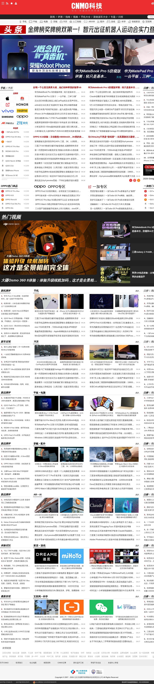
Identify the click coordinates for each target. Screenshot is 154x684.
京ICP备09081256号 (22, 682)
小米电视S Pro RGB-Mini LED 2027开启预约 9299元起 (112, 577)
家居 (36, 545)
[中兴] (22, 123)
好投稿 (64, 656)
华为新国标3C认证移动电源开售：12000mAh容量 (111, 480)
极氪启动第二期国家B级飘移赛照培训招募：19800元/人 (112, 172)
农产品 (4, 656)
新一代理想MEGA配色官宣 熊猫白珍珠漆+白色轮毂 (56, 150)
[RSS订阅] (7, 3)
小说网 (97, 656)
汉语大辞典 (6, 653)
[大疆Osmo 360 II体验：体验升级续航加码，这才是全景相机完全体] (48, 274)
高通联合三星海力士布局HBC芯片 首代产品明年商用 (57, 480)
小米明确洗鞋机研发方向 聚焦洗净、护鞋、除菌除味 (57, 590)
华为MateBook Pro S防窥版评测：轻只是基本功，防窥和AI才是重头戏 (57, 92)
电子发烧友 (75, 653)
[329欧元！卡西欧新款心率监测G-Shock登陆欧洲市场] (46, 461)
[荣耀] (22, 104)
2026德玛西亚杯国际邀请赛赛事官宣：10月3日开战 (57, 586)
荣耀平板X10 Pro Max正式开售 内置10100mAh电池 (57, 420)
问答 (120, 17)
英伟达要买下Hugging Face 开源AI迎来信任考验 (110, 526)
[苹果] (7, 98)
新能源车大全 (100, 17)
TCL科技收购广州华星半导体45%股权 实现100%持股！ (57, 637)
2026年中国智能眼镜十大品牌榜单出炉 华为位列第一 (112, 471)
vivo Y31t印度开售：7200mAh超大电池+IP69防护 (111, 150)
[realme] (22, 110)
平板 (35, 21)
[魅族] (7, 123)
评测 (60, 17)
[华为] (22, 98)
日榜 (145, 88)
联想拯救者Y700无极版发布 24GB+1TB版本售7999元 (112, 429)
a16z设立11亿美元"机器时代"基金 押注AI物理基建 (56, 105)
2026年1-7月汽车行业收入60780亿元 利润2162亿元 (57, 641)
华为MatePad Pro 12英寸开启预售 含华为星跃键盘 (56, 425)
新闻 (52, 17)
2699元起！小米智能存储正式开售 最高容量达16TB (57, 433)
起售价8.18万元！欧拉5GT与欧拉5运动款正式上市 (56, 176)
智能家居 (136, 21)
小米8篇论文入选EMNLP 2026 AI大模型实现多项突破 (57, 131)
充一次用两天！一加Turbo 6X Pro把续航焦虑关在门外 (113, 209)
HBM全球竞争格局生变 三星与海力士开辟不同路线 (111, 489)
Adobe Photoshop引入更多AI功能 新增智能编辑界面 (112, 540)
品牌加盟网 (124, 653)
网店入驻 (82, 656)
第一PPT (35, 656)
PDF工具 (50, 656)
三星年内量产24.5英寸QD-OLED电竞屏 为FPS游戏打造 (57, 429)
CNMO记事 (62, 663)
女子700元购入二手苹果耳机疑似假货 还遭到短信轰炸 (112, 641)
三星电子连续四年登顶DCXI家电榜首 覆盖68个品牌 (57, 573)
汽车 (65, 21)
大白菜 (42, 656)
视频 (75, 17)
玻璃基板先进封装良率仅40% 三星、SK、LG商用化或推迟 (57, 141)
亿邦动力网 (105, 653)
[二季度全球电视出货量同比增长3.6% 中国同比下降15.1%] (101, 563)
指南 (67, 17)
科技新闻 (115, 653)
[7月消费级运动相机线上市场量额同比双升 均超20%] (101, 461)
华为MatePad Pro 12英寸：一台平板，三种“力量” (56, 96)
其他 (118, 77)
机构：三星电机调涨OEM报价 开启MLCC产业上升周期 (112, 628)
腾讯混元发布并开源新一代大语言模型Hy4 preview (111, 141)
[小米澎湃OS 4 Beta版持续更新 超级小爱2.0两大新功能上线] (101, 308)
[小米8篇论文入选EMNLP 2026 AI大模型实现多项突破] (72, 512)
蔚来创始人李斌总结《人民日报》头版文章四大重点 (57, 167)
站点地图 (33, 663)
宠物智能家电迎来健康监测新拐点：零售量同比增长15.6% (112, 586)
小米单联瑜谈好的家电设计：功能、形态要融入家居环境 (57, 577)
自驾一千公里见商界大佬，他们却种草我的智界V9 (111, 92)
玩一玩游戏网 (144, 653)
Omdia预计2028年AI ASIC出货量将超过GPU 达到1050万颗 (57, 624)
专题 (113, 17)
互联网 (148, 21)
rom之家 (96, 653)
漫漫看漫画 (47, 653)
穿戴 (55, 21)
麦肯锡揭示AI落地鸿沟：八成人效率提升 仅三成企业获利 (112, 522)
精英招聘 (47, 663)
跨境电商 (12, 656)
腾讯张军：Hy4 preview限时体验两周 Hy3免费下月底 (112, 176)
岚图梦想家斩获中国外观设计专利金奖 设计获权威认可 (57, 122)
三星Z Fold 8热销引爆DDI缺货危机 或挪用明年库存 (56, 146)
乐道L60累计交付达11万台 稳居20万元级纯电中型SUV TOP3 (57, 154)
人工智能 (77, 21)
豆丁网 (56, 653)
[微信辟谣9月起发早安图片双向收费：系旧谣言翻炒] (101, 614)
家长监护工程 (78, 663)
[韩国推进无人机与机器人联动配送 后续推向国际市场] (46, 614)
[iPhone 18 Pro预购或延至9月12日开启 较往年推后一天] (72, 308)
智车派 (57, 656)
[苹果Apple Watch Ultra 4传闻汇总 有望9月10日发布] (127, 461)
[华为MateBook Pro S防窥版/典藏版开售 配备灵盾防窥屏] (127, 410)
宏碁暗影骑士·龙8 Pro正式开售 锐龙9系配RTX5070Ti (112, 438)
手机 (24, 21)
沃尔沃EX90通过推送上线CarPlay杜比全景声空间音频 (57, 101)
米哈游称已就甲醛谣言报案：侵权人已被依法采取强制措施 (112, 154)
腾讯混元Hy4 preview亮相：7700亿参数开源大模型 (57, 180)
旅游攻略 (105, 656)
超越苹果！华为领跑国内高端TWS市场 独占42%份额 (57, 484)
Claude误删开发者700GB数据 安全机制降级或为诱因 (112, 96)
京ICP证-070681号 (6, 682)
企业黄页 (120, 656)
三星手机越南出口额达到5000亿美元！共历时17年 (111, 331)
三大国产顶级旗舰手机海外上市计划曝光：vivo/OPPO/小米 (58, 209)
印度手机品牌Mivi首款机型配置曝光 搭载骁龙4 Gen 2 (57, 172)
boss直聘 (133, 653)
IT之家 (30, 653)
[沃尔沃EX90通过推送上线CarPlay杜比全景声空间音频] (46, 359)
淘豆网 (112, 656)
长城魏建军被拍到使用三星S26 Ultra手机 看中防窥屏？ (112, 114)
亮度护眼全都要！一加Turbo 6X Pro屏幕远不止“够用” (112, 191)
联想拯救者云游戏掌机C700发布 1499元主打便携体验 (112, 425)
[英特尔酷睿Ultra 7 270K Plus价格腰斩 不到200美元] (46, 410)
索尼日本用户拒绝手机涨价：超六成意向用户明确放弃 (57, 109)
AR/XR (92, 21)
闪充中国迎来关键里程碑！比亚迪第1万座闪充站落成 (112, 159)
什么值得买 (64, 653)
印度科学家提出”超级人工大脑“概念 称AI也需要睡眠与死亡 (112, 101)
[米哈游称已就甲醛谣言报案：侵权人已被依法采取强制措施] (72, 563)
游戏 (113, 21)
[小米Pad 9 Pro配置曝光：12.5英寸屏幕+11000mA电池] (72, 410)
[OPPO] (22, 116)
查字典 (20, 656)
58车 (82, 653)
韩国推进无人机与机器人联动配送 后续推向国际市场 (112, 122)
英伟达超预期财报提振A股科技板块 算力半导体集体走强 (112, 633)
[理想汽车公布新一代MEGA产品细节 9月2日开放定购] (127, 359)
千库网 (27, 656)
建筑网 (128, 656)
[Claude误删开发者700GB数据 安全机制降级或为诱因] (101, 512)
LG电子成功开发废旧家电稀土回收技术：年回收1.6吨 (112, 624)
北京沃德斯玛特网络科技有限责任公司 (88, 677)
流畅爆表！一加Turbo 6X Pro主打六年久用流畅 (110, 204)
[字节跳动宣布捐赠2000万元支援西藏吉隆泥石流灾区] (127, 614)
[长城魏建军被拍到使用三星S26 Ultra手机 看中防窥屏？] (127, 308)
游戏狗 (23, 653)
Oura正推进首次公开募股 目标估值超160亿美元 (110, 484)
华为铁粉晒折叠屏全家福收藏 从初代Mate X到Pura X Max (112, 336)
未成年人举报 (113, 663)
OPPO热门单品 (9, 186)
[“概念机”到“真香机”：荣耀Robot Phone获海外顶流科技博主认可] (37, 59)
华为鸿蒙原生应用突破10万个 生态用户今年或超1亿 (112, 327)
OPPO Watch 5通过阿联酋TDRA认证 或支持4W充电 (57, 204)
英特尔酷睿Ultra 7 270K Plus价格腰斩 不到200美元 (56, 118)
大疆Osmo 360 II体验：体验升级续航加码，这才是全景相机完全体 (49, 280)
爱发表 (90, 656)
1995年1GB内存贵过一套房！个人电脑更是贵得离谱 (57, 471)
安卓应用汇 (143, 656)
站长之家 (16, 653)
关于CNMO (4, 663)
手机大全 (85, 17)
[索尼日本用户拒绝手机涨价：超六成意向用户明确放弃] (46, 308)
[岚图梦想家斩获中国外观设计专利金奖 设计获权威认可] (72, 359)
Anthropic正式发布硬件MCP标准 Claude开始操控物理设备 (112, 531)
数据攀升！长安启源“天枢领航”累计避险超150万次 (56, 163)
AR (35, 494)
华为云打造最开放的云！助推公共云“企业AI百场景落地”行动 (57, 633)
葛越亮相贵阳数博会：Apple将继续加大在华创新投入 (112, 163)
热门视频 (11, 217)
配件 (102, 21)
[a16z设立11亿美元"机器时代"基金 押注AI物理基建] (46, 512)
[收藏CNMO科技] (12, 3)
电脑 (46, 21)
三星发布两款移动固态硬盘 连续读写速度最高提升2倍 (112, 476)
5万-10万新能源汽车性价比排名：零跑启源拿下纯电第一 (112, 105)
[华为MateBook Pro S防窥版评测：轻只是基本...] (98, 52)
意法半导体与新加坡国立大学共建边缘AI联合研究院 (57, 540)
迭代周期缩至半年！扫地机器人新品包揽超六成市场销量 (112, 582)
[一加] (7, 104)
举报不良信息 (96, 663)
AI (40, 494)
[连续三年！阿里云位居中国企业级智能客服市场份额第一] (72, 614)
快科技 (88, 653)
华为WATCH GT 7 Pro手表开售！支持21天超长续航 (57, 476)
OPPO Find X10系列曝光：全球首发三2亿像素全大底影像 (58, 191)
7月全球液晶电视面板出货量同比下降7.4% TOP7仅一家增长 (57, 582)
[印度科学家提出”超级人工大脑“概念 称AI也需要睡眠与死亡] (127, 512)
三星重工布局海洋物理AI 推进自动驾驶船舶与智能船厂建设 (112, 535)
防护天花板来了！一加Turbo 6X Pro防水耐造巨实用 (112, 200)
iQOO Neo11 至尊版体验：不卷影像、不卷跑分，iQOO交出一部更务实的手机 (15, 321)
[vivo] (7, 110)
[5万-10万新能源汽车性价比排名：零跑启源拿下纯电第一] (101, 359)
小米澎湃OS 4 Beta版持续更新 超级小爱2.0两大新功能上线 (57, 127)
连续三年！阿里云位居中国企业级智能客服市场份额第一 (112, 146)
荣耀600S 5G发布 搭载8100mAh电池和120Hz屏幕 (111, 318)
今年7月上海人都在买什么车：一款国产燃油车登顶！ (112, 167)
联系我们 (19, 663)
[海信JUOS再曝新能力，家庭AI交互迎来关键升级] (127, 563)
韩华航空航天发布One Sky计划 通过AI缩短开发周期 (112, 118)
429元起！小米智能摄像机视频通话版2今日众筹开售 (112, 590)
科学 (124, 21)
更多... (137, 291)
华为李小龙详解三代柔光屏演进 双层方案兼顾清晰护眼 (112, 420)
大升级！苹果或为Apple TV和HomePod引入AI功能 (111, 573)
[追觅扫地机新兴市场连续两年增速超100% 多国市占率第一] (46, 563)
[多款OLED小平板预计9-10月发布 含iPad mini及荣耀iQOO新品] (101, 410)
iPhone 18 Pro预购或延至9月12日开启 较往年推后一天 (57, 114)
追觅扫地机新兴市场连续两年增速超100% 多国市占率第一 (57, 159)
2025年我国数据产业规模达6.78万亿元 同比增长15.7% (57, 628)
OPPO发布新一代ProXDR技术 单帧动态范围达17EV (57, 196)
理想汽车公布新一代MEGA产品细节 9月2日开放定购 (112, 109)
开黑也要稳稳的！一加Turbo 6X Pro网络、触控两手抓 (113, 196)
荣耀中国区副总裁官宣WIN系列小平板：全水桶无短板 (112, 433)
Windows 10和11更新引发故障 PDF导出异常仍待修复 (57, 438)
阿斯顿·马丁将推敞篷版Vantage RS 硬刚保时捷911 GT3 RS (112, 131)
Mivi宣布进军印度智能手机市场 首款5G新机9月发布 (57, 336)
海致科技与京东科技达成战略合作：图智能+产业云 (111, 637)
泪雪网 (134, 656)
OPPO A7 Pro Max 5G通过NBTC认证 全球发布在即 (57, 200)
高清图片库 (73, 656)
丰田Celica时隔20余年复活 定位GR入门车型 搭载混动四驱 (112, 387)
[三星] (7, 116)
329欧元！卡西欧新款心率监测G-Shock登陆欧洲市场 (112, 127)
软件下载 (38, 653)
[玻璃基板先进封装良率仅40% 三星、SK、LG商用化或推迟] (72, 461)
